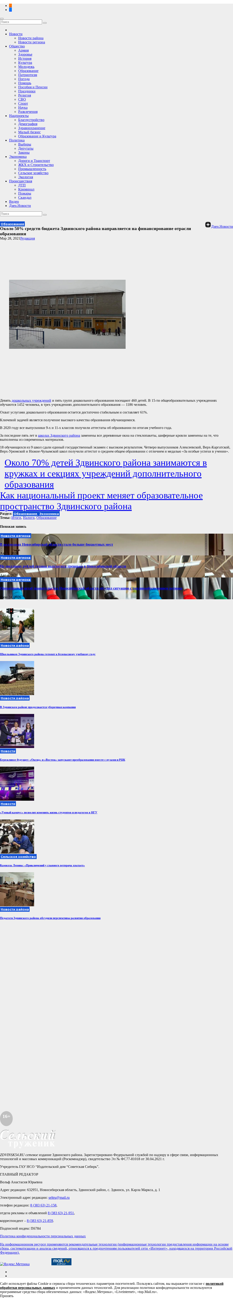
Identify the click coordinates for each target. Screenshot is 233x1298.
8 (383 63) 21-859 (40, 1221)
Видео (14, 201)
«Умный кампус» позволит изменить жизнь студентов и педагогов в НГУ (48, 812)
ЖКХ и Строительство (36, 165)
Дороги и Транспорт (34, 161)
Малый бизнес (29, 132)
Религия (24, 95)
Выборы (24, 144)
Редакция (27, 238)
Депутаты (25, 148)
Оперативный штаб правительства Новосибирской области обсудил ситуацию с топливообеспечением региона (91, 588)
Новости (16, 34)
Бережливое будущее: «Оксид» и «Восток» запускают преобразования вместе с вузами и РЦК (62, 759)
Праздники (26, 91)
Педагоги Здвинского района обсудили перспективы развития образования (50, 918)
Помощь (24, 83)
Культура (25, 62)
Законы (24, 152)
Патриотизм (27, 75)
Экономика (18, 157)
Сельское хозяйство (33, 173)
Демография (27, 124)
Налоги (29, 518)
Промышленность (32, 169)
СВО (22, 99)
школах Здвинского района (59, 435)
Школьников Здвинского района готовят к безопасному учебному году (48, 654)
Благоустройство (31, 120)
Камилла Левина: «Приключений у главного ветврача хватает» (42, 865)
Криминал (26, 189)
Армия (23, 50)
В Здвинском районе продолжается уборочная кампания (38, 707)
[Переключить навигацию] (2, 18)
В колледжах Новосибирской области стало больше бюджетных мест (56, 544)
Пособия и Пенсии (33, 87)
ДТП (22, 185)
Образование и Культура (37, 136)
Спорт (23, 103)
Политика (17, 140)
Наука (23, 107)
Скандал (24, 197)
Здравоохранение (31, 128)
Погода (24, 79)
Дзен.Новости (20, 206)
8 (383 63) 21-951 (61, 1213)
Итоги (16, 518)
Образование (28, 71)
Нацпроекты (19, 116)
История (24, 58)
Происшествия (20, 181)
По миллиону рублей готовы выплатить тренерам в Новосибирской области (63, 566)
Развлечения (28, 112)
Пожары (24, 193)
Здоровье (25, 54)
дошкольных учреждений (31, 400)
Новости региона (31, 42)
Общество (17, 46)
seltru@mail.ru (59, 1197)
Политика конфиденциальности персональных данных (43, 1236)
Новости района (30, 38)
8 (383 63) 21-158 (43, 1205)
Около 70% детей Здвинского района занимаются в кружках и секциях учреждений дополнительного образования (106, 473)
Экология (25, 177)
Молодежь (26, 67)
